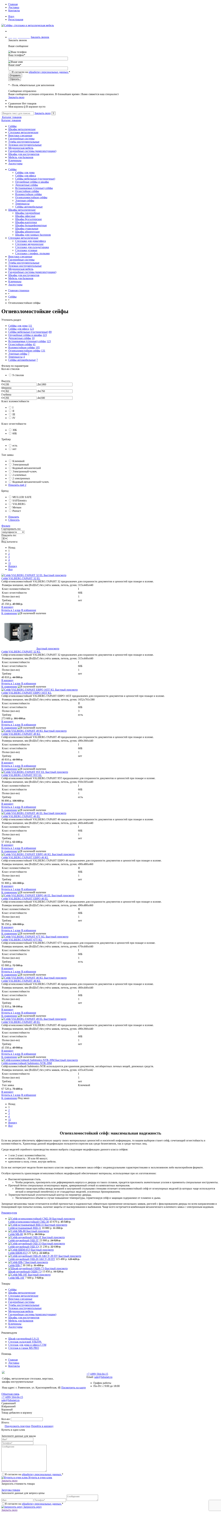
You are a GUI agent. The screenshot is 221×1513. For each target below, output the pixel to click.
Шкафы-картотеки (26, 222)
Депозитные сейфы (26, 184)
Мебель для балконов (20, 157)
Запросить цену (32, 1506)
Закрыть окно (16, 97)
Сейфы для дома (25, 172)
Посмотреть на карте (73, 1387)
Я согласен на (41, 72)
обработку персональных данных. (49, 72)
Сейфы (12, 126)
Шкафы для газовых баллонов (33, 234)
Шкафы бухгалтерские (28, 219)
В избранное (28, 610)
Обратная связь (10, 1393)
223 (45, 335)
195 (38, 347)
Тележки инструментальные (25, 144)
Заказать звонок (40, 37)
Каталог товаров (11, 117)
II (13, 410)
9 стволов (18, 375)
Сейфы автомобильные (29, 206)
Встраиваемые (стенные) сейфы (34, 188)
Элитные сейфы (24, 200)
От (3, 384)
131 (43, 350)
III (13, 414)
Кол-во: (6, 1419)
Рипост (16, 510)
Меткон (16, 507)
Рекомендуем (9, 1212)
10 (33, 338)
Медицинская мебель (20, 147)
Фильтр (5, 525)
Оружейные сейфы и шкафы (32, 181)
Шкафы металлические (22, 129)
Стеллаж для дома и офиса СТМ (27, 1344)
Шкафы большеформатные (31, 225)
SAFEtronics (19, 500)
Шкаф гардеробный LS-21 (23, 1338)
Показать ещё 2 (17, 484)
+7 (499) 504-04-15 (97, 1373)
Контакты (14, 10)
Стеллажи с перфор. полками (32, 253)
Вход (11, 16)
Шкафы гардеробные (27, 212)
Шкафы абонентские (27, 231)
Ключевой (18, 461)
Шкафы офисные (25, 216)
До (39, 384)
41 (34, 344)
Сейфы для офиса (25, 175)
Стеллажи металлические (23, 132)
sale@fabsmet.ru (103, 1377)
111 (30, 325)
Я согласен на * (34, 1474)
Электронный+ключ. (24, 471)
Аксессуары (15, 163)
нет (14, 449)
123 (32, 328)
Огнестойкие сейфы (27, 191)
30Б (14, 429)
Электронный (20, 464)
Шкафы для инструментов (23, 154)
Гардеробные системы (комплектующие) (32, 151)
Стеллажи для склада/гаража (32, 247)
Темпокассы (22, 203)
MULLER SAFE (22, 497)
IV (13, 417)
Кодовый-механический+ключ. (30, 481)
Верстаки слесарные (20, 135)
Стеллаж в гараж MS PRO (23, 1347)
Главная (13, 4)
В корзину (7, 607)
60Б (14, 433)
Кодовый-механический (26, 468)
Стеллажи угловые (26, 250)
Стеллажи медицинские (29, 244)
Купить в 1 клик (11, 610)
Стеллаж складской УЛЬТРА (25, 1341)
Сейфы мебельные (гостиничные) (35, 178)
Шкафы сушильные (26, 228)
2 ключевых (19, 474)
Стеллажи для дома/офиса (30, 240)
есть (14, 445)
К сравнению (9, 613)
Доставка (13, 7)
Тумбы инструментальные (23, 141)
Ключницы (14, 160)
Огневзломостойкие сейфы (31, 197)
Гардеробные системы (21, 138)
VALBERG (19, 503)
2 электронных (21, 478)
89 (50, 331)
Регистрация (15, 19)
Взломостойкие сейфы (28, 194)
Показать (13, 516)
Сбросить (14, 519)
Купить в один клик (40, 1477)
